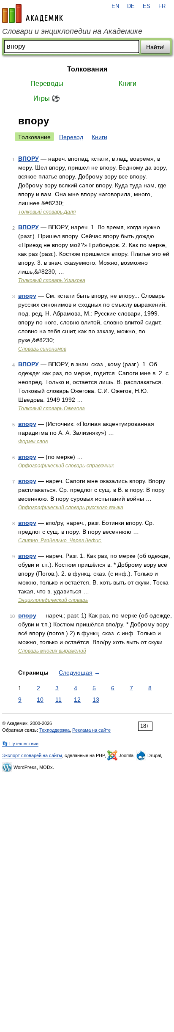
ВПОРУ (28, 158)
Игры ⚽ (46, 98)
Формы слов (33, 442)
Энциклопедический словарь (53, 600)
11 (58, 699)
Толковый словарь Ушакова (51, 280)
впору (27, 295)
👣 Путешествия (20, 743)
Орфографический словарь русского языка (70, 508)
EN (115, 6)
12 (77, 699)
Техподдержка (54, 730)
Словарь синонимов (42, 349)
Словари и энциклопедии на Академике (72, 31)
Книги (127, 83)
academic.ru (32, 13)
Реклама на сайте (91, 730)
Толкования (87, 69)
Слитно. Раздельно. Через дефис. (60, 540)
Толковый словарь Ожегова (51, 409)
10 (40, 699)
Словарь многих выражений (52, 651)
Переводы (46, 83)
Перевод (71, 137)
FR (162, 6)
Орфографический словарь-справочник (66, 466)
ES (146, 6)
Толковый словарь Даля (47, 212)
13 (95, 699)
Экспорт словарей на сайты (32, 755)
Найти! (155, 47)
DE (131, 6)
